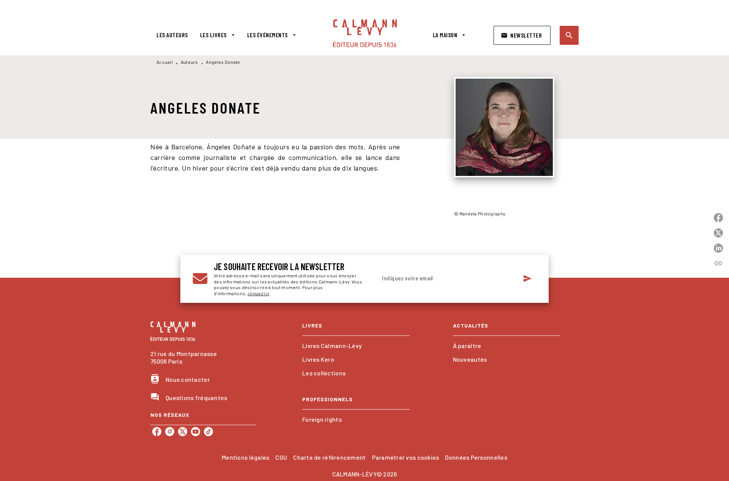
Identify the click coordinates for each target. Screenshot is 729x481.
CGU (281, 457)
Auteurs (189, 62)
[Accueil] (365, 33)
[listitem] (156, 431)
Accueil (164, 62)
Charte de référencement (329, 457)
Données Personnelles (476, 457)
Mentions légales (245, 457)
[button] (522, 35)
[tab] (172, 35)
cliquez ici (258, 293)
